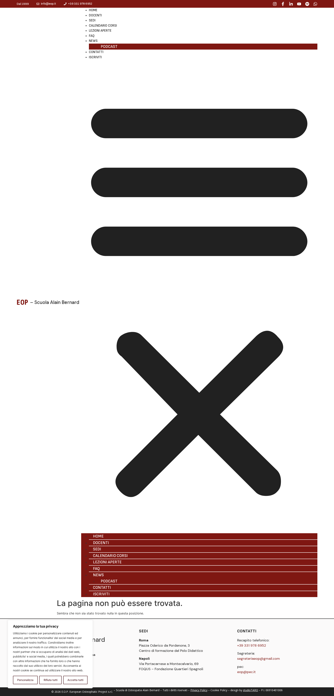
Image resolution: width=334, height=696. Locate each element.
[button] (199, 296)
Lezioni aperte (100, 31)
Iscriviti (95, 57)
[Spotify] (307, 4)
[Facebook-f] (283, 4)
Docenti (95, 15)
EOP (22, 302)
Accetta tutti (75, 680)
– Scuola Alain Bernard (54, 302)
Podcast (109, 46)
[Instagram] (275, 4)
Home (93, 10)
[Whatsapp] (315, 4)
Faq (92, 36)
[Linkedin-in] (291, 4)
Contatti (96, 52)
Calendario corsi (103, 26)
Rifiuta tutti (50, 680)
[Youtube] (299, 4)
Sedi (92, 20)
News (93, 41)
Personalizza (25, 680)
